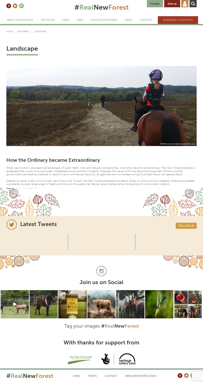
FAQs (80, 19)
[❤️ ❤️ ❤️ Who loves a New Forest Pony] (130, 304)
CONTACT (146, 19)
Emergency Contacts (178, 19)
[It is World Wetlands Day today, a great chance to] (159, 304)
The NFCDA (48, 19)
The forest (23, 31)
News (65, 19)
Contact (111, 375)
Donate (155, 3)
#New (101, 7)
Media (128, 19)
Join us (172, 3)
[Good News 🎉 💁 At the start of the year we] (188, 304)
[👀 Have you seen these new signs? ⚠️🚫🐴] (72, 304)
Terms (92, 375)
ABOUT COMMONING (20, 19)
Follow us (186, 225)
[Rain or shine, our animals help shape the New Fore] (101, 304)
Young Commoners (104, 19)
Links (76, 375)
